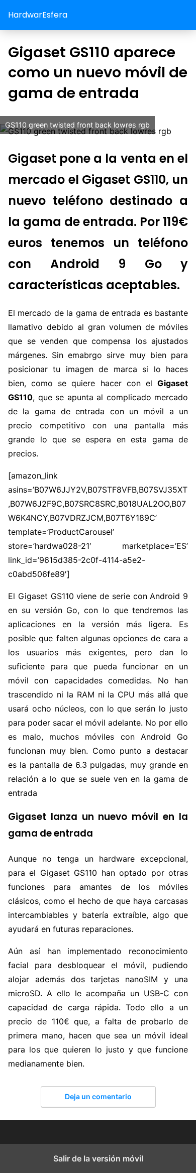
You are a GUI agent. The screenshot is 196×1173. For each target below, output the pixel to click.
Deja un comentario (98, 1096)
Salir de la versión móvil (98, 1158)
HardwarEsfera (37, 15)
